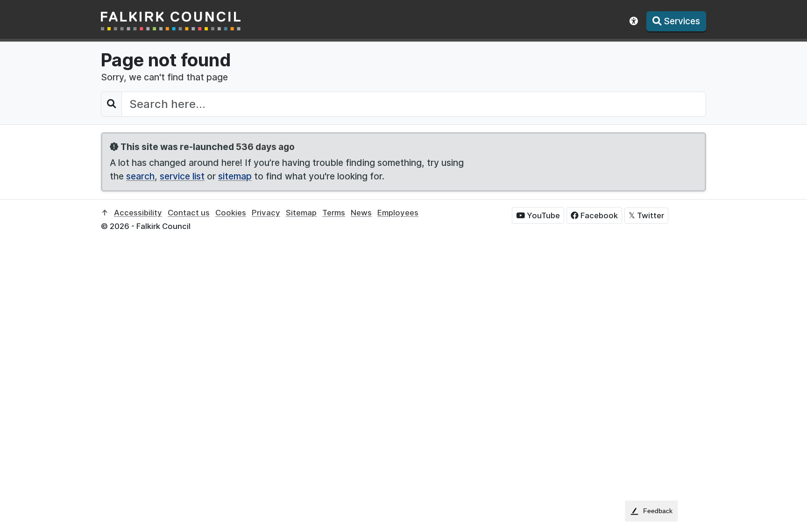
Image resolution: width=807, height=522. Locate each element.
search (140, 176)
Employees (397, 212)
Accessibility (138, 212)
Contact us (189, 212)
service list (182, 176)
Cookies (230, 212)
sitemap (235, 176)
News (361, 212)
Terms (333, 212)
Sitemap (301, 212)
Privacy (266, 212)
